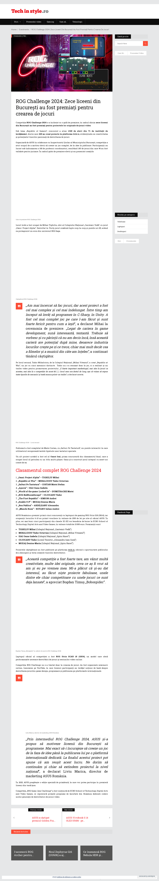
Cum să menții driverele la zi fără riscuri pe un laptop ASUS (131, 124)
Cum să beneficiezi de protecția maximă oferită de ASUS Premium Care (131, 86)
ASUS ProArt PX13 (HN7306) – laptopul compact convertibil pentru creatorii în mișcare (130, 178)
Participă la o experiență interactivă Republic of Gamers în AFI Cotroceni (138, 456)
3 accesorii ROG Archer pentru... (24, 853)
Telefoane (121, 222)
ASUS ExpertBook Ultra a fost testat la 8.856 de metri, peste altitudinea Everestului (139, 314)
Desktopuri (121, 231)
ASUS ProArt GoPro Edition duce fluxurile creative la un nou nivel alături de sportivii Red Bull (138, 257)
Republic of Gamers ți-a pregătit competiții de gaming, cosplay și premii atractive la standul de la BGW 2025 (139, 432)
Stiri (24, 36)
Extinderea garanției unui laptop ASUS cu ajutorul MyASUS (129, 112)
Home (14, 29)
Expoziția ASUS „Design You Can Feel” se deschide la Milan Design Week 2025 (139, 495)
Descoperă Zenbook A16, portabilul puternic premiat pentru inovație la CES (130, 136)
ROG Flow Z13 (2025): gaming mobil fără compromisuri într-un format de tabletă (131, 165)
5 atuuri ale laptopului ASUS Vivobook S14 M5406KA (130, 189)
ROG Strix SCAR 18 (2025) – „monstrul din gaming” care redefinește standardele (130, 201)
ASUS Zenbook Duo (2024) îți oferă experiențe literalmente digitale (130, 62)
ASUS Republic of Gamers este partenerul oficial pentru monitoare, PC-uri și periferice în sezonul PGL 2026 (139, 406)
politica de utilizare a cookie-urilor (69, 877)
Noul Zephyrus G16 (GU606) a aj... (60, 853)
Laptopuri (121, 226)
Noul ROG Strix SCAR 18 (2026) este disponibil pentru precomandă (139, 294)
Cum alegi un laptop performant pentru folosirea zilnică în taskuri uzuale (130, 99)
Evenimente (24, 29)
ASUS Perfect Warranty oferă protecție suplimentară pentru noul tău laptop (139, 336)
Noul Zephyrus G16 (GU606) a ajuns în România (139, 277)
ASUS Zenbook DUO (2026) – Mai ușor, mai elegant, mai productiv (138, 356)
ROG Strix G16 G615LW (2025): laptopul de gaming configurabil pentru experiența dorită (131, 150)
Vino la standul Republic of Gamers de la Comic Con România (139, 476)
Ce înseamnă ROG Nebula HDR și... (94, 853)
